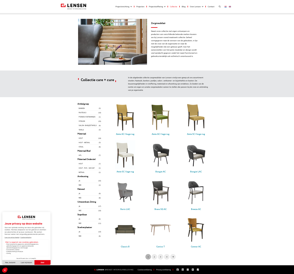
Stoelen (82, 121)
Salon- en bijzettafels (88, 125)
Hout (81, 138)
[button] (219, 6)
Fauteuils (82, 112)
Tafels (81, 130)
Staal (81, 147)
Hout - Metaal (84, 142)
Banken (82, 108)
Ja (79, 181)
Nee (80, 185)
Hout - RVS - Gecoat (87, 168)
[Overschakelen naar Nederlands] (225, 6)
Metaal (82, 172)
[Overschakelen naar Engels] (230, 6)
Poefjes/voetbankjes (87, 117)
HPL (80, 155)
